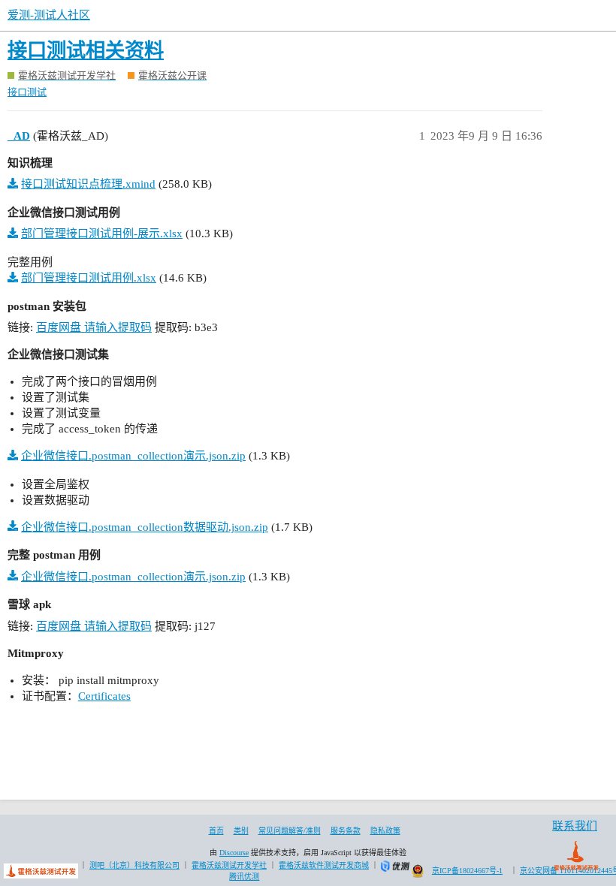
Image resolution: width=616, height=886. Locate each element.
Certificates (104, 696)
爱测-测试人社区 (49, 15)
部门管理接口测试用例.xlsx (88, 278)
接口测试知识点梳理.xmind (88, 184)
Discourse (234, 852)
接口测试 (27, 92)
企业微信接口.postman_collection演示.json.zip (133, 456)
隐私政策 (385, 831)
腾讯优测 (244, 876)
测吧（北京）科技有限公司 (134, 865)
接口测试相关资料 (86, 51)
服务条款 (346, 831)
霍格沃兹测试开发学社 (229, 865)
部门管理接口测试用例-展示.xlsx (102, 234)
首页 (216, 831)
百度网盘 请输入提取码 (94, 327)
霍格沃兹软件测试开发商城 (324, 865)
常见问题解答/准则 (289, 831)
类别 (241, 831)
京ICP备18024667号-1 (467, 870)
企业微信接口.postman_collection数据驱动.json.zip (144, 527)
